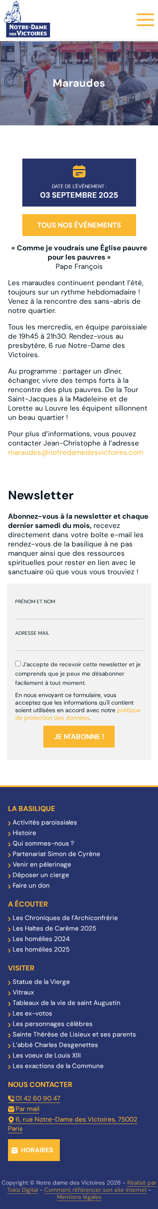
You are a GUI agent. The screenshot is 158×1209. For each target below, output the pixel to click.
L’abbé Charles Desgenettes (55, 1045)
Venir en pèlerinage (42, 864)
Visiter (21, 968)
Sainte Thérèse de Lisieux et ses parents (74, 1034)
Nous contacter (40, 1084)
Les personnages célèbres (53, 1024)
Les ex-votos (32, 1013)
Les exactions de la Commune (58, 1066)
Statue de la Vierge (41, 982)
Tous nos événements (79, 225)
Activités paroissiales (45, 822)
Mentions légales (79, 1197)
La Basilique (31, 808)
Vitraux (23, 992)
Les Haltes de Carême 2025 (54, 928)
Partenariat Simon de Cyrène (56, 854)
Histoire (24, 833)
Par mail (27, 1109)
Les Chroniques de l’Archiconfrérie (65, 918)
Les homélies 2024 (41, 939)
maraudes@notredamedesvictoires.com (75, 452)
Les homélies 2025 (41, 949)
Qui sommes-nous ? (43, 843)
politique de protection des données (78, 713)
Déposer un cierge (41, 875)
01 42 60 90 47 (38, 1098)
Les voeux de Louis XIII (47, 1055)
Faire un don (31, 885)
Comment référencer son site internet (95, 1189)
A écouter (28, 904)
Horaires (37, 1150)
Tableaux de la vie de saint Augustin (67, 1003)
